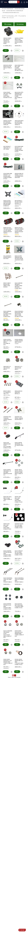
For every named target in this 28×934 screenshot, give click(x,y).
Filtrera (8, 24)
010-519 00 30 (6, 4)
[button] (2, 2)
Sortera (21, 24)
